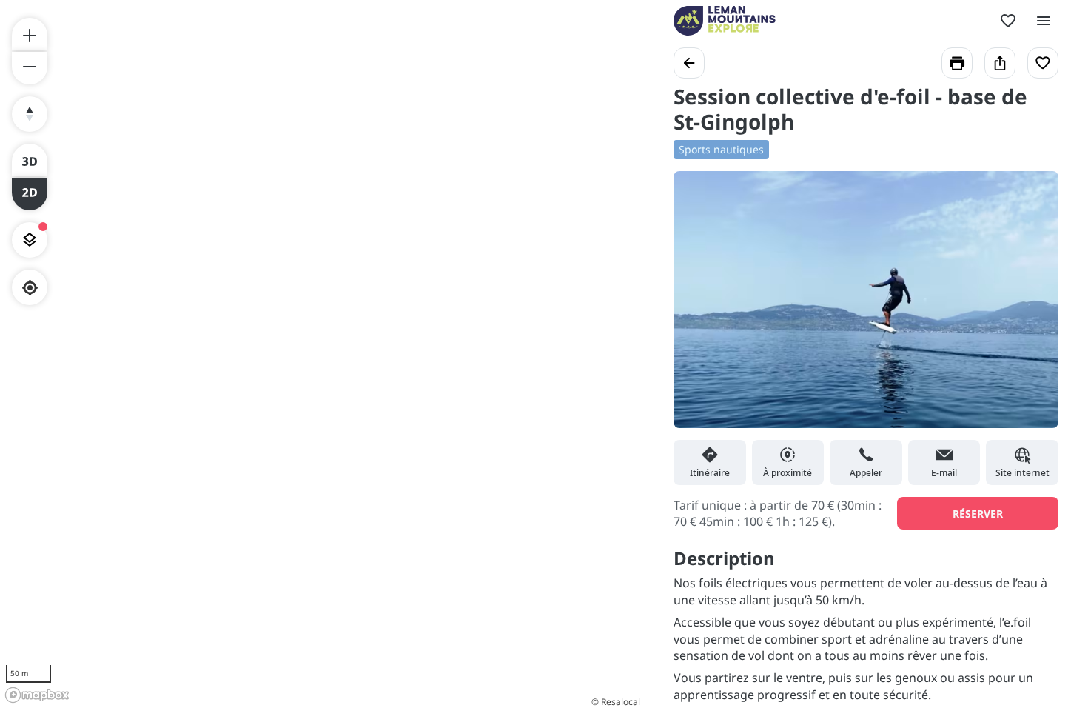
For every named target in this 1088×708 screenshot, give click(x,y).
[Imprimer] (957, 63)
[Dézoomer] (29, 68)
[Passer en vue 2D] (29, 194)
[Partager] (999, 63)
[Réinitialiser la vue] (29, 114)
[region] (322, 354)
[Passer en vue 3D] (29, 160)
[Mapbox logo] (37, 695)
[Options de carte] (29, 240)
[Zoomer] (29, 34)
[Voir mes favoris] (1008, 21)
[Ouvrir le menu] (1043, 21)
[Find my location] (30, 287)
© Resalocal (615, 701)
